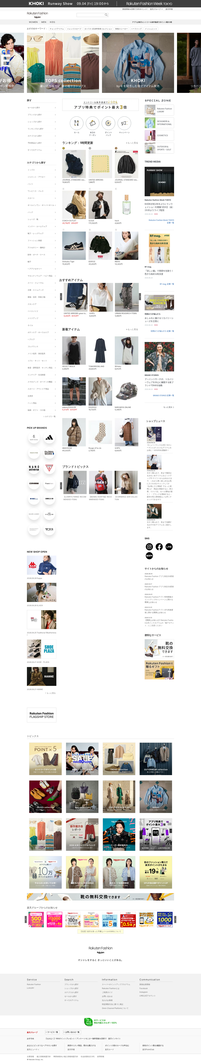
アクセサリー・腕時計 (36, 247)
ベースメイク (33, 311)
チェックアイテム (57, 29)
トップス (31, 170)
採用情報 (100, 1056)
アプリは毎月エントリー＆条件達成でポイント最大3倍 (152, 22)
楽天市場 (169, 9)
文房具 (30, 396)
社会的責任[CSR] (87, 1056)
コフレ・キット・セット (37, 360)
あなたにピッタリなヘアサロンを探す (42, 1045)
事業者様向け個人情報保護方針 (65, 1056)
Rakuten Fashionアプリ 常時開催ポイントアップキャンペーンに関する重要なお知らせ (159, 599)
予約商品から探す (35, 143)
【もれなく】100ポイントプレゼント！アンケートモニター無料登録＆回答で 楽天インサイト (83, 1038)
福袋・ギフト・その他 (36, 410)
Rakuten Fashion (50, 15)
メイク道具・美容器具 (36, 353)
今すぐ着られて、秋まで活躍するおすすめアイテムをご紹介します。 (159, 524)
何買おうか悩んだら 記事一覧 (162, 331)
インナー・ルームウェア (37, 226)
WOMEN (33, 22)
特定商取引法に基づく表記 (112, 1004)
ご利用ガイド (107, 992)
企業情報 (30, 1056)
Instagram (143, 992)
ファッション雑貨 (35, 240)
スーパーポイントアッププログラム (116, 984)
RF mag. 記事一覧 (167, 284)
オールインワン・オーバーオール (41, 205)
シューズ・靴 (33, 219)
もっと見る (51, 693)
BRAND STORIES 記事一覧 (163, 395)
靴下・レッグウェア (36, 233)
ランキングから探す (36, 129)
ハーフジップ (136, 29)
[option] (62, 63)
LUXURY (30, 988)
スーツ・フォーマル (36, 283)
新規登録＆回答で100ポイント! (134, 9)
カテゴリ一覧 (50, 416)
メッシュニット (151, 29)
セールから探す (34, 107)
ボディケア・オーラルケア (38, 332)
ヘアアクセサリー (35, 269)
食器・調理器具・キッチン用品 (40, 368)
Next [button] (174, 63)
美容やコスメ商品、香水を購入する (82, 1045)
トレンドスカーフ (74, 29)
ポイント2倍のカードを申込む (117, 1045)
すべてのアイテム (35, 150)
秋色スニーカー (121, 29)
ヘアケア (31, 339)
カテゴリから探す (35, 136)
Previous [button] (27, 63)
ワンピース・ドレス (36, 191)
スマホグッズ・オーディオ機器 (40, 382)
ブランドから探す (35, 115)
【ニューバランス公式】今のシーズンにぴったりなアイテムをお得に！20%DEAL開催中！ (159, 447)
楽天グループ (155, 9)
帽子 (29, 262)
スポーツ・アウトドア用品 (38, 389)
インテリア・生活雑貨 (36, 375)
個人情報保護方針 (44, 1056)
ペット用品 (32, 403)
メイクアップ (33, 318)
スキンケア (32, 304)
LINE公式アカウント (147, 996)
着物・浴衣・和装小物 (36, 297)
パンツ (30, 184)
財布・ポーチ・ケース (36, 255)
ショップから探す (35, 122)
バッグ (30, 212)
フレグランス (33, 346)
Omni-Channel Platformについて (115, 1008)
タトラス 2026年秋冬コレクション (98, 29)
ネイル (30, 325)
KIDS (52, 22)
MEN (43, 22)
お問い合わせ (107, 996)
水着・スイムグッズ (36, 290)
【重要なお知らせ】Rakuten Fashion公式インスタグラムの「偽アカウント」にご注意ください (159, 623)
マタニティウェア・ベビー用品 (40, 276)
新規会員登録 (144, 984)
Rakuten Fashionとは (110, 988)
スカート (31, 198)
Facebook (143, 988)
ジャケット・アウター (36, 177)
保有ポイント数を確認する (153, 1045)
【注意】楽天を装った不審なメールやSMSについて (100, 931)
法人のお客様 (107, 1000)
